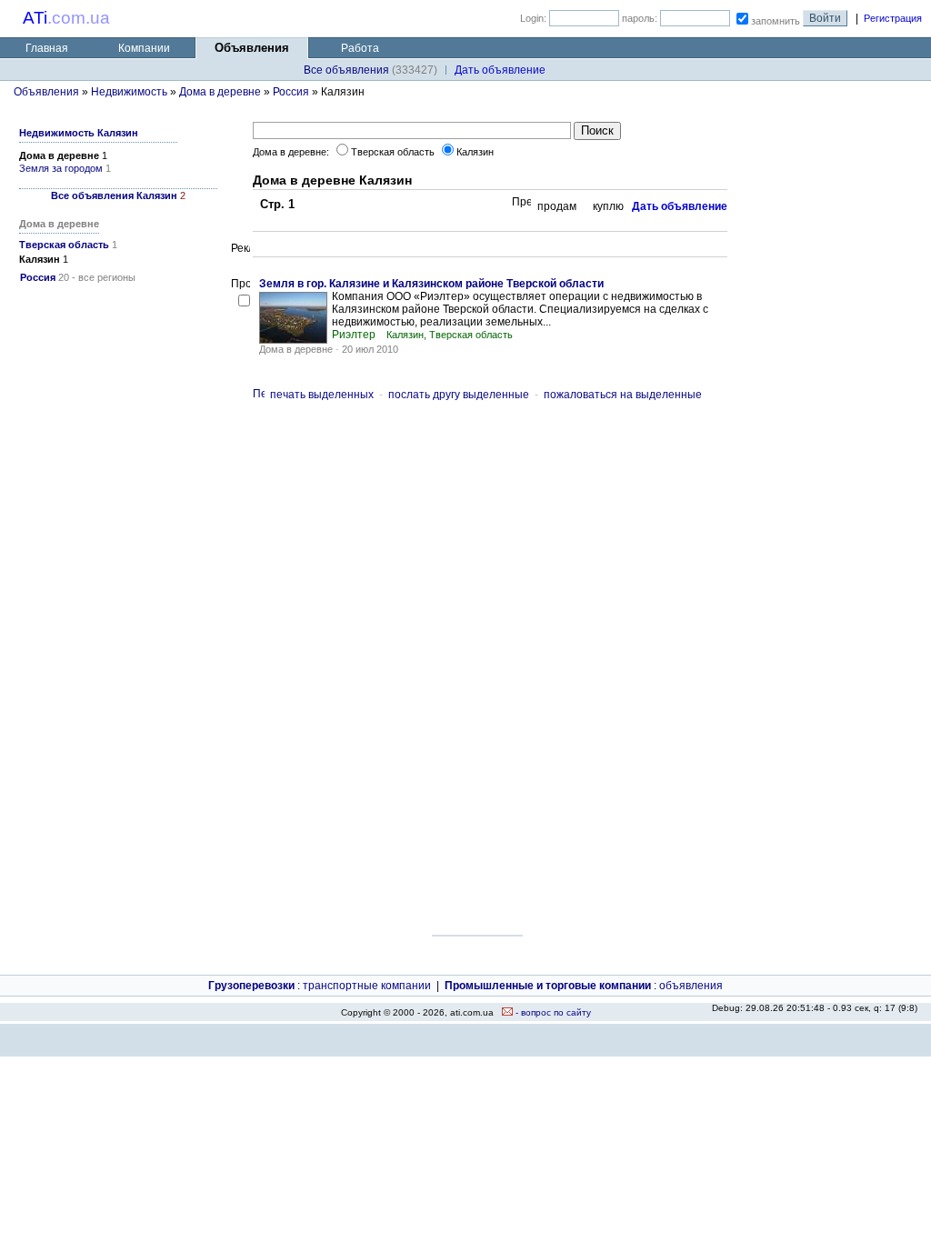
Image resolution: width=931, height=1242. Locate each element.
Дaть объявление (500, 70)
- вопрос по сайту (552, 1012)
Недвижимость (129, 91)
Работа (360, 48)
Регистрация (893, 18)
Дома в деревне (220, 91)
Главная (46, 48)
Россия (291, 91)
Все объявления (346, 70)
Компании (144, 48)
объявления (691, 985)
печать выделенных (322, 394)
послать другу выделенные (458, 394)
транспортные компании (367, 985)
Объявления (46, 91)
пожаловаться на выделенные (623, 394)
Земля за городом (61, 168)
